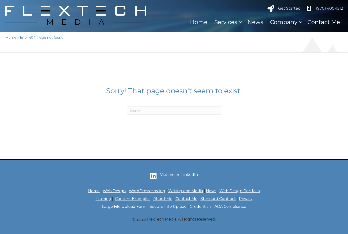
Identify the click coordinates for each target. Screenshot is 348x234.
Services (225, 22)
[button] (240, 22)
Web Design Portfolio (239, 191)
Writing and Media (185, 191)
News (255, 22)
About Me (162, 198)
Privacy (246, 198)
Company (283, 22)
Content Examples (132, 198)
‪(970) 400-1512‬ (329, 8)
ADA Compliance (230, 206)
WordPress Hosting (147, 191)
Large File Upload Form (124, 206)
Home (198, 22)
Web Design (114, 191)
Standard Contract (218, 198)
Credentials (200, 206)
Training (103, 198)
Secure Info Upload (168, 206)
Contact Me (324, 22)
